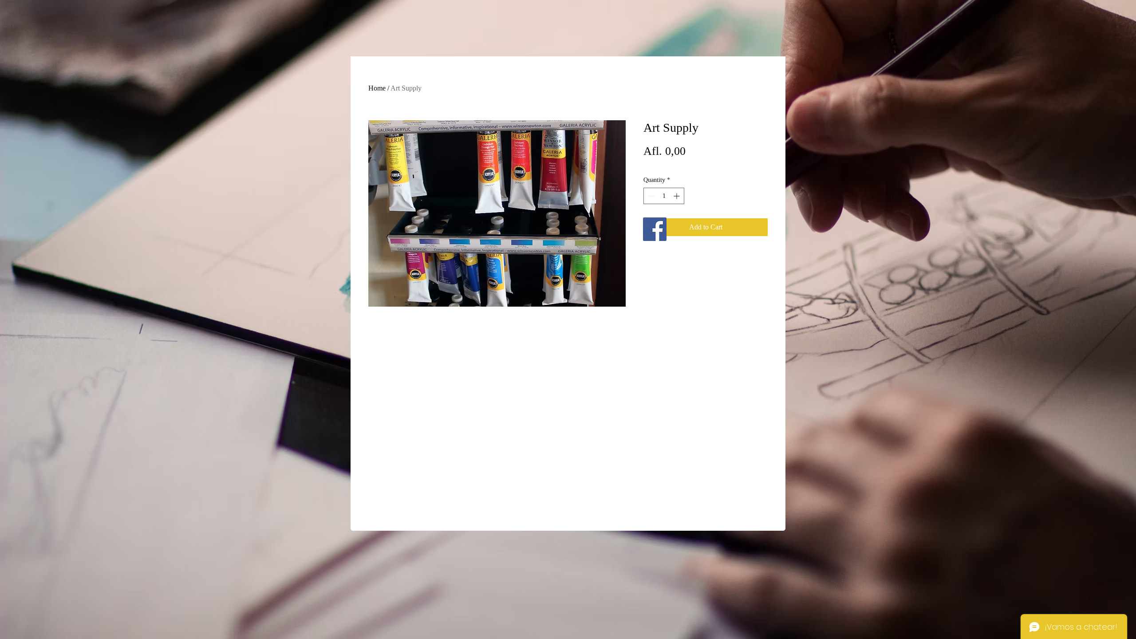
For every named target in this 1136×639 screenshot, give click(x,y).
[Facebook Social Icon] (655, 229)
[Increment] (677, 196)
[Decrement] (650, 196)
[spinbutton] (664, 196)
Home (377, 88)
